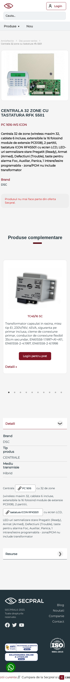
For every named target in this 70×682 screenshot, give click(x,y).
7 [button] (44, 392)
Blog (60, 605)
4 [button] (26, 392)
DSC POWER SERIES (28, 40)
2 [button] (15, 392)
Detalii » (11, 367)
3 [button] (20, 392)
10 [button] (61, 392)
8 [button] (50, 392)
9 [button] (55, 392)
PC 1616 (26, 488)
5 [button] (32, 392)
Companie (56, 616)
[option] (35, 317)
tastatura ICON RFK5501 (24, 512)
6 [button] (38, 392)
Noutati (58, 610)
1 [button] (9, 392)
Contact (58, 621)
